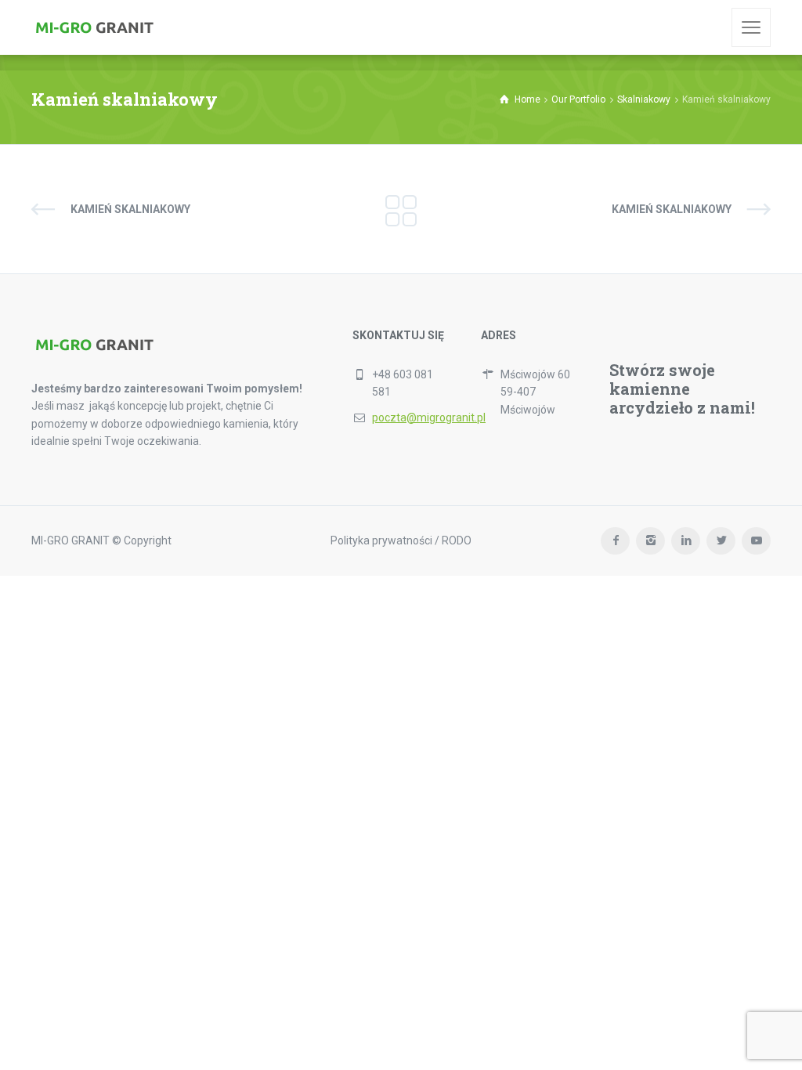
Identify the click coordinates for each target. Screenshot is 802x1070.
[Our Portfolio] (401, 209)
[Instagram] (650, 541)
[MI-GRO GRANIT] (94, 27)
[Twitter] (720, 541)
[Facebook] (615, 541)
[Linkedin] (685, 541)
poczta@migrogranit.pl (429, 417)
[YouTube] (756, 541)
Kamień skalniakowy (130, 209)
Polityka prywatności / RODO (401, 540)
